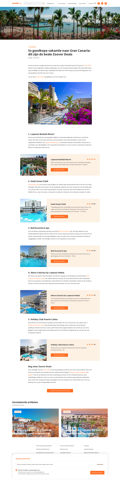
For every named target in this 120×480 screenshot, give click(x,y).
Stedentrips (17, 411)
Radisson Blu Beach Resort (91, 452)
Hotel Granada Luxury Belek (44, 446)
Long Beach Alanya (65, 452)
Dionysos (86, 446)
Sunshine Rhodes (88, 449)
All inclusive (66, 411)
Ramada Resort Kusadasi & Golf (45, 452)
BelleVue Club (64, 449)
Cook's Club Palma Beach (67, 446)
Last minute (82, 3)
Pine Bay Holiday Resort (43, 449)
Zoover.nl (91, 3)
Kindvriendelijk (72, 3)
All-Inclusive (61, 3)
